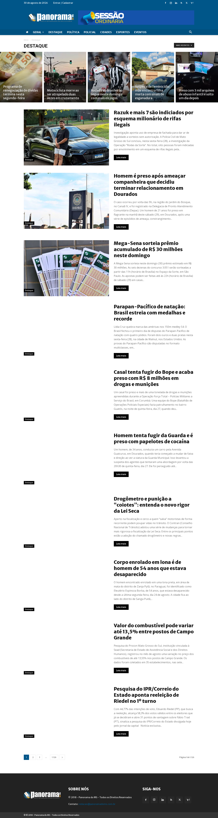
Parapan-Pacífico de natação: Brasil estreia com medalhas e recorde (149, 313)
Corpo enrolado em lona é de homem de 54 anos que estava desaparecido (150, 568)
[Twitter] (186, 3)
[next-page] (62, 757)
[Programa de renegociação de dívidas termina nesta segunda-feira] (21, 77)
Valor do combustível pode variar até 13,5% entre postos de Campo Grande (154, 631)
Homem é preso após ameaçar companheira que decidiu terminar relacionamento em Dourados (150, 185)
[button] (190, 32)
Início (26, 40)
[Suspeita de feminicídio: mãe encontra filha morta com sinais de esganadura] (153, 77)
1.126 (54, 757)
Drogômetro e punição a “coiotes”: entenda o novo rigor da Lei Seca (152, 505)
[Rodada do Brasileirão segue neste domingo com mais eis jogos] (109, 77)
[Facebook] (165, 3)
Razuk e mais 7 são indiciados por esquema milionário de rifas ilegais (153, 118)
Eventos (140, 32)
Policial (90, 32)
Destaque (56, 32)
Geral (37, 32)
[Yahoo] (191, 3)
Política (73, 32)
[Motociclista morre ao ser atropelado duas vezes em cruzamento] (65, 77)
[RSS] (181, 3)
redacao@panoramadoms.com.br (97, 804)
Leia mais (121, 157)
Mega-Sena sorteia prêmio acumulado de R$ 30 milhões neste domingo (148, 249)
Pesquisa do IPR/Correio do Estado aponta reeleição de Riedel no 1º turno (146, 695)
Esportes (123, 32)
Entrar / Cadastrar (63, 2)
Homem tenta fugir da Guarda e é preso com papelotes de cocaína (153, 438)
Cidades (106, 32)
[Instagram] (170, 3)
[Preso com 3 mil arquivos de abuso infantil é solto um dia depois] (197, 77)
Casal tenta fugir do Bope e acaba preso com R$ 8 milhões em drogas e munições (153, 378)
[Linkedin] (176, 3)
